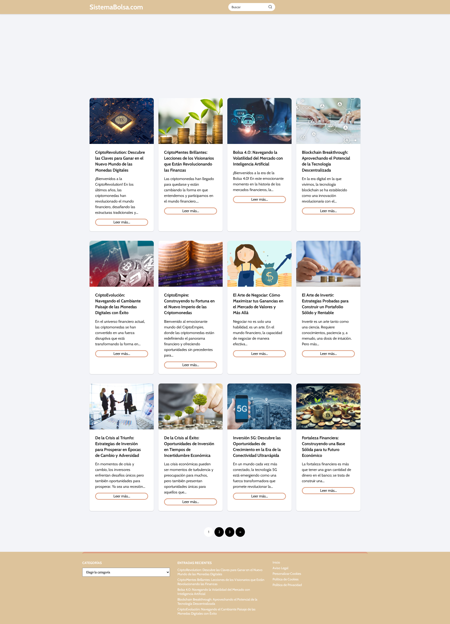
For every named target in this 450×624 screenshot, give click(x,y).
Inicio (276, 562)
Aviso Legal (280, 568)
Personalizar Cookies (287, 573)
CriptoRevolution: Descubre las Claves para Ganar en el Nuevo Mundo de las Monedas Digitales (219, 572)
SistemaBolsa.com (116, 7)
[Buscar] (270, 7)
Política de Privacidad (287, 585)
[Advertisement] (225, 58)
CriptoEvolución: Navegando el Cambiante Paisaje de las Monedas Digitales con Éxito (216, 611)
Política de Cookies (286, 579)
